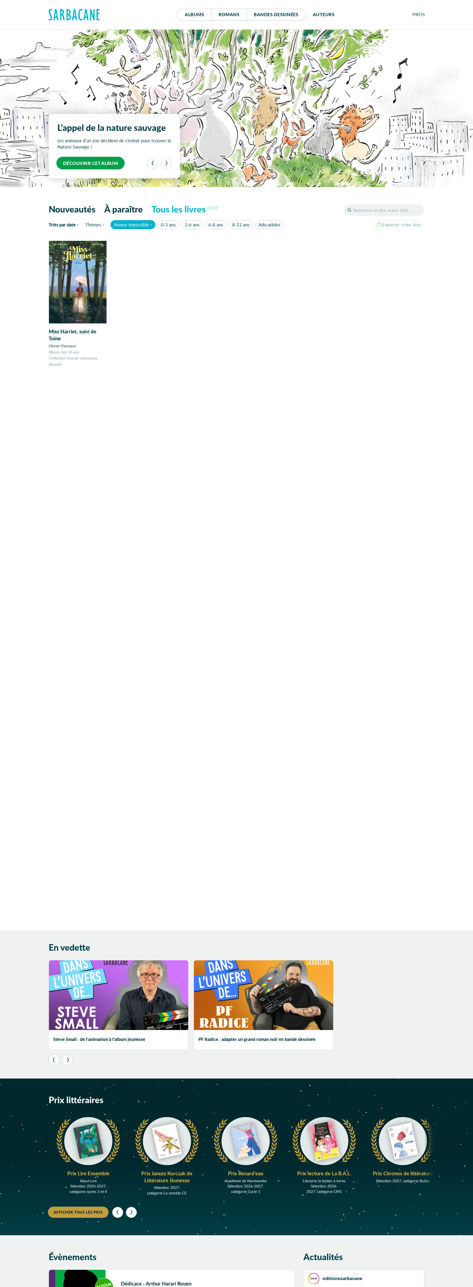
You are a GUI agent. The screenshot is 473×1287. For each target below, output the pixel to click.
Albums (194, 14)
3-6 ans (192, 225)
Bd (276, 14)
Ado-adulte (269, 225)
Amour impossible (131, 225)
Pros (418, 14)
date (65, 224)
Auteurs (324, 14)
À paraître (123, 209)
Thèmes (93, 225)
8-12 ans (241, 225)
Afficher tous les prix (78, 1212)
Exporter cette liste (401, 225)
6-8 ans (215, 225)
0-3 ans (168, 225)
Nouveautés (72, 209)
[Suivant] (166, 163)
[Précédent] (152, 163)
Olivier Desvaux (62, 346)
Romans (228, 14)
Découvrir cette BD (88, 163)
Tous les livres (184, 209)
